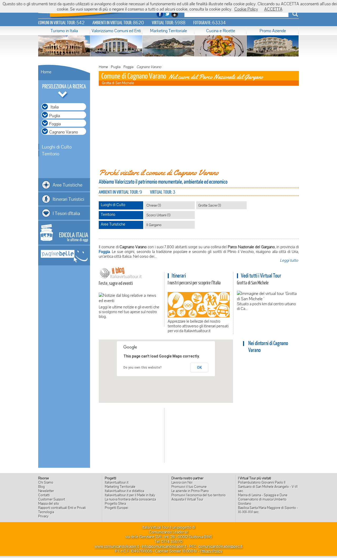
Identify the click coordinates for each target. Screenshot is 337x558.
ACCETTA (273, 9)
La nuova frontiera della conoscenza (130, 499)
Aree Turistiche (67, 185)
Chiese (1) (153, 205)
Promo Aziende (273, 30)
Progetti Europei (116, 507)
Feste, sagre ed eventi (116, 283)
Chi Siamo (45, 482)
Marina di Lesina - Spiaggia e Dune (263, 495)
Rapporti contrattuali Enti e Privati (62, 507)
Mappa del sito (48, 503)
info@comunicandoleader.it (164, 546)
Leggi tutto (289, 260)
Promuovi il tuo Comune (189, 486)
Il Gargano (153, 224)
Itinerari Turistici (68, 199)
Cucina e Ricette (220, 30)
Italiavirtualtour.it (116, 482)
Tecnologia (46, 512)
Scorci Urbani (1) (158, 215)
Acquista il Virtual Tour (187, 499)
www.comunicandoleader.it (117, 546)
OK (199, 367)
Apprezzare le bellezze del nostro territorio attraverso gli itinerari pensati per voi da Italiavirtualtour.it (198, 326)
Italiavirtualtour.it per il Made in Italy (130, 495)
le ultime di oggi (73, 236)
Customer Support (51, 499)
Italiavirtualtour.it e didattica (124, 491)
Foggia (128, 66)
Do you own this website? (142, 367)
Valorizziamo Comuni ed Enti (116, 30)
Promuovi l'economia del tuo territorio (198, 495)
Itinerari (179, 275)
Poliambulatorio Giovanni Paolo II (261, 482)
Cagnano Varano (148, 66)
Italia (55, 106)
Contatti (44, 495)
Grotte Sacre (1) (209, 205)
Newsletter (46, 491)
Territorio (50, 153)
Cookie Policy (246, 9)
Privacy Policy (211, 551)
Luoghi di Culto (57, 147)
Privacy (43, 516)
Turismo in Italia (64, 30)
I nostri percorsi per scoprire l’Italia (194, 282)
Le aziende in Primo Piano (190, 491)
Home (46, 71)
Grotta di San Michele (253, 282)
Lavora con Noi (181, 482)
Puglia (116, 66)
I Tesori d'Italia (66, 213)
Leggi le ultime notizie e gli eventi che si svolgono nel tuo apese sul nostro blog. (129, 311)
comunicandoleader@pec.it (220, 546)
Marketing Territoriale (168, 30)
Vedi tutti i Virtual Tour (261, 275)
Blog (41, 486)
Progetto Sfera (115, 503)
